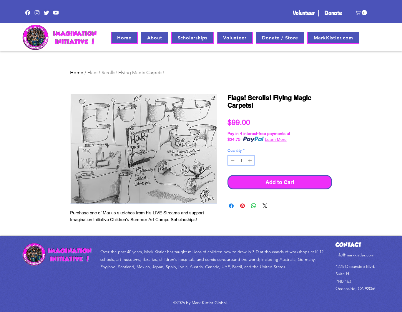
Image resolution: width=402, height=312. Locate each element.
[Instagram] (37, 12)
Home (76, 72)
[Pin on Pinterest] (242, 205)
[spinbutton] (241, 161)
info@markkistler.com (354, 255)
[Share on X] (264, 205)
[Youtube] (56, 12)
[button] (361, 12)
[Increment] (250, 161)
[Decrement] (231, 161)
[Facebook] (27, 12)
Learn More (276, 139)
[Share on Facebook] (231, 205)
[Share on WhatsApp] (253, 205)
